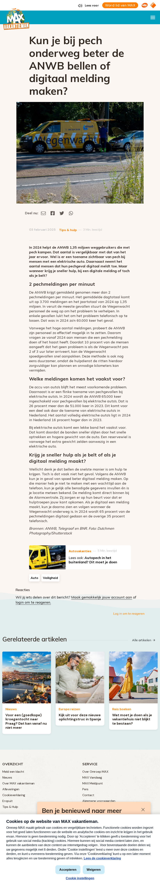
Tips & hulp (68, 230)
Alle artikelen (141, 640)
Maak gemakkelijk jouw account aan (101, 597)
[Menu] (153, 17)
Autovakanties (80, 551)
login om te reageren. (33, 602)
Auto (34, 578)
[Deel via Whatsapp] (71, 213)
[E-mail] (43, 213)
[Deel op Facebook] (53, 213)
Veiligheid (50, 578)
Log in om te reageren (128, 613)
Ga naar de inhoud (80, 3)
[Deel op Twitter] (62, 213)
